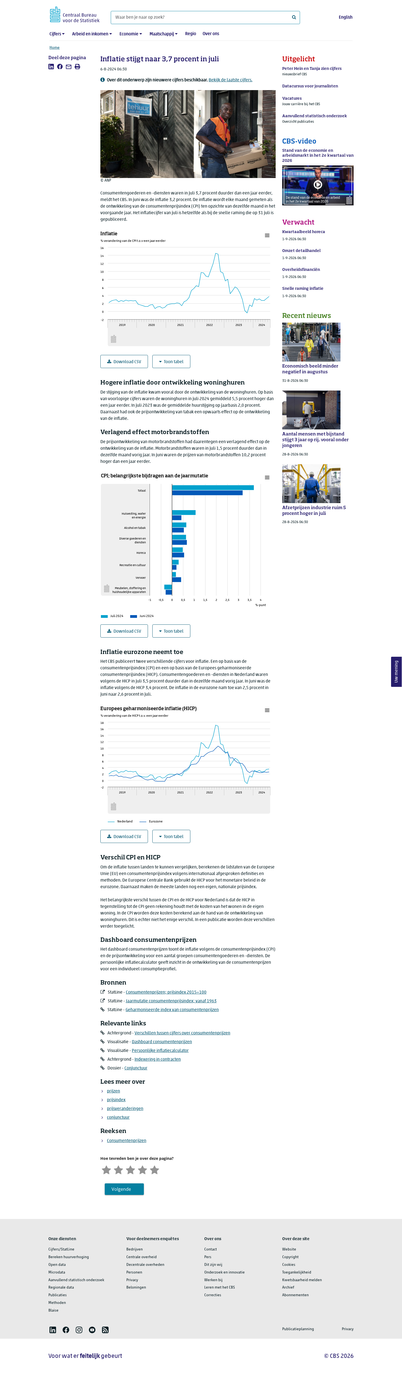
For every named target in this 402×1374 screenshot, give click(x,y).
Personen (134, 1272)
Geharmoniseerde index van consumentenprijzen (172, 1010)
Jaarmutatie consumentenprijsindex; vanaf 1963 (171, 1001)
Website (289, 1249)
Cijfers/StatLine (61, 1249)
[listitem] (51, 66)
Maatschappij (162, 34)
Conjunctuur (135, 1068)
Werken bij (213, 1280)
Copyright (290, 1257)
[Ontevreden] (118, 1169)
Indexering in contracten (158, 1059)
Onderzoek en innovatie (224, 1272)
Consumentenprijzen (126, 1141)
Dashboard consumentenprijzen (162, 1042)
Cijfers (55, 34)
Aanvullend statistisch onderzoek (76, 1280)
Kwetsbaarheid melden (302, 1280)
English (346, 17)
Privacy (132, 1280)
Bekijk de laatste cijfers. (230, 80)
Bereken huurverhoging (68, 1257)
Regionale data (61, 1287)
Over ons (211, 34)
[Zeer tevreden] (154, 1169)
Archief (288, 1287)
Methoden (57, 1303)
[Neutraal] (130, 1169)
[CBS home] (74, 13)
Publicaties (57, 1295)
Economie (129, 34)
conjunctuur (118, 1117)
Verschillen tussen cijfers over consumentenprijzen (182, 1033)
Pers (207, 1257)
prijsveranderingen (125, 1109)
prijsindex (116, 1100)
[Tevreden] (142, 1169)
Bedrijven (134, 1249)
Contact (210, 1249)
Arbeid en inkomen (90, 34)
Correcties (212, 1295)
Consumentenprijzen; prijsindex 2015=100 (166, 992)
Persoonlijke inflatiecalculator (160, 1051)
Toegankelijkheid (296, 1272)
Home (54, 48)
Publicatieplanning (298, 1329)
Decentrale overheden (145, 1265)
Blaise (53, 1310)
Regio (190, 34)
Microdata (56, 1272)
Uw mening (396, 672)
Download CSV (127, 362)
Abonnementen (295, 1295)
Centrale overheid (141, 1257)
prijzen (113, 1091)
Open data (57, 1265)
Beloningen (136, 1287)
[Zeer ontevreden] (106, 1169)
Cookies (288, 1265)
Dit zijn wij (213, 1265)
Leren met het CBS (219, 1287)
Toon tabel (173, 362)
